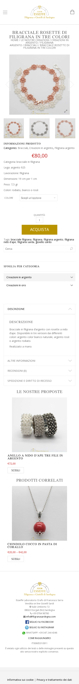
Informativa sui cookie (20, 679)
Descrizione (16, 309)
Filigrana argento (65, 148)
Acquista (39, 229)
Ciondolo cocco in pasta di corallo (32, 545)
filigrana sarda (25, 242)
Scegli (15, 470)
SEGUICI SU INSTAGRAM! (41, 627)
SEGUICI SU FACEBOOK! (41, 621)
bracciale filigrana (21, 239)
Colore (8, 197)
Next (71, 84)
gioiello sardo (44, 242)
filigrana (37, 239)
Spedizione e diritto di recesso (30, 380)
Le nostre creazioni (35, 40)
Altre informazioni (21, 360)
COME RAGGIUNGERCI (39, 638)
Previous (7, 84)
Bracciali (30, 45)
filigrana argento (53, 239)
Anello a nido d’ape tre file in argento (35, 456)
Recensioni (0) (17, 370)
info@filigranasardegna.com (41, 616)
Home (14, 40)
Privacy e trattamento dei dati (54, 679)
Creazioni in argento (41, 148)
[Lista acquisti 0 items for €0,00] (70, 12)
